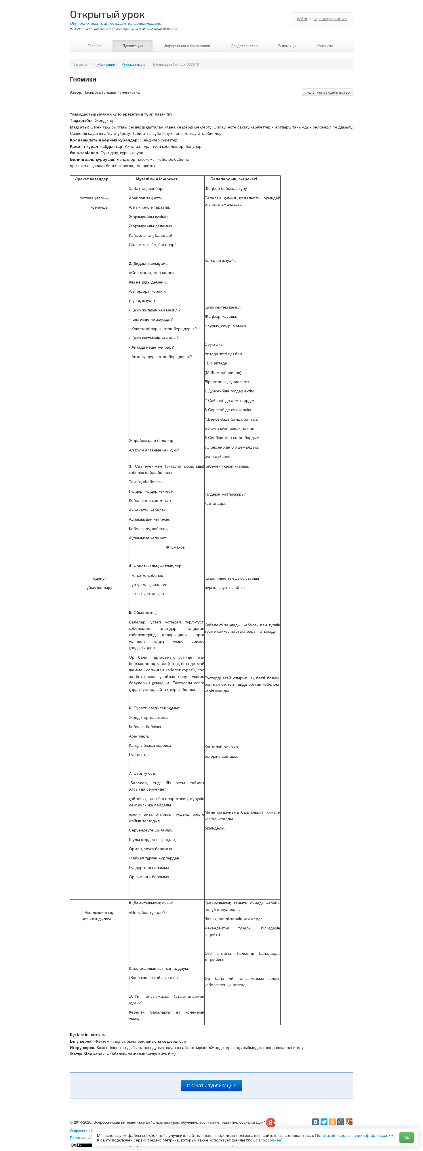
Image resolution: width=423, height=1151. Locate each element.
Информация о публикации (186, 45)
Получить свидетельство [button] (328, 92)
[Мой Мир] (340, 1121)
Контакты (325, 45)
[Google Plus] (349, 1121)
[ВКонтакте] (315, 1121)
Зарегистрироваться (330, 18)
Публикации (132, 45)
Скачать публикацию (212, 1085)
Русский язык (133, 64)
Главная (94, 45)
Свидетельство (244, 45)
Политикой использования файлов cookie (354, 1135)
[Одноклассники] (332, 1121)
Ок (406, 1137)
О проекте (78, 1130)
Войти (302, 18)
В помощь (287, 45)
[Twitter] (324, 1121)
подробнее (270, 1140)
